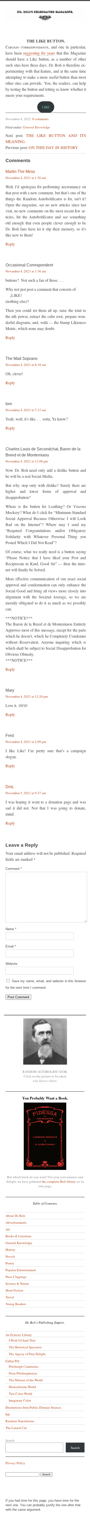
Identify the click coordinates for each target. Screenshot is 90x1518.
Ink (8, 1414)
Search (10, 1440)
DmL (10, 787)
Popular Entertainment (21, 1270)
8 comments (40, 119)
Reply (10, 244)
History (11, 1249)
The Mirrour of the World (26, 1380)
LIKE (46, 107)
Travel (10, 1297)
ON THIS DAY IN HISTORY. (53, 147)
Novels (10, 1256)
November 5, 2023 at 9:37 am (26, 793)
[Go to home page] (45, 19)
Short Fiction (14, 1290)
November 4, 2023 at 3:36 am (26, 271)
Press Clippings (16, 1276)
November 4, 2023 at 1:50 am (26, 177)
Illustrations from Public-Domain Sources (33, 1407)
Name (11, 929)
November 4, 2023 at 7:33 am (26, 410)
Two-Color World (20, 1393)
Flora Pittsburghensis (23, 1373)
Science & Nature (17, 1283)
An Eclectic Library (19, 1335)
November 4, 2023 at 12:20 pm (27, 696)
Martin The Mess (20, 171)
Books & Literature (19, 1236)
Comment (14, 869)
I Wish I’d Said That (22, 1340)
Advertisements (16, 1222)
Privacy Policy (15, 1463)
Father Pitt (13, 1361)
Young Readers (16, 1304)
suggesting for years (39, 53)
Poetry (10, 1263)
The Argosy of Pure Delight (27, 1354)
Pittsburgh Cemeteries (23, 1366)
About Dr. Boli (15, 1215)
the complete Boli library (59, 1181)
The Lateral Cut (16, 1428)
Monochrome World (22, 1387)
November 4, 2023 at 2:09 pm (26, 741)
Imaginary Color (20, 1400)
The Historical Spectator (25, 1347)
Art (8, 1229)
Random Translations (20, 1421)
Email (11, 946)
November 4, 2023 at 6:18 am (26, 364)
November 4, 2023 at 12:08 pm (27, 461)
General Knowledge (36, 127)
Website (11, 964)
